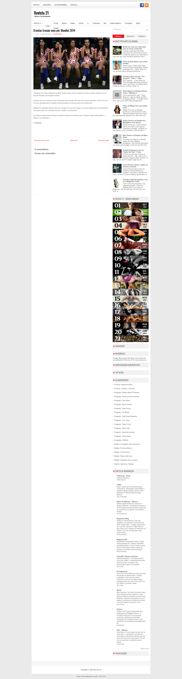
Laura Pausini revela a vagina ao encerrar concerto (135, 166)
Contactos (74, 5)
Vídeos (138, 23)
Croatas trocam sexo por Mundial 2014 (54, 30)
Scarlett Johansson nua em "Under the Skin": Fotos (133, 151)
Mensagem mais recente (41, 140)
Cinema (72, 23)
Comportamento (115, 23)
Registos (142, 36)
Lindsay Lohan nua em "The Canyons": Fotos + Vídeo (133, 77)
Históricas (130, 36)
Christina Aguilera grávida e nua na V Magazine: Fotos (135, 180)
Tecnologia (96, 23)
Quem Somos (47, 5)
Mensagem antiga (103, 140)
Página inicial (74, 140)
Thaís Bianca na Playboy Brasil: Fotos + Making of (135, 92)
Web (105, 23)
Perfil (48, 26)
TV (88, 23)
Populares (118, 36)
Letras (56, 23)
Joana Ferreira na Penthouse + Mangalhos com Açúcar (134, 121)
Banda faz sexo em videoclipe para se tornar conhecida (134, 48)
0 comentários (57, 34)
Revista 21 (36, 5)
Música (64, 23)
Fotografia (128, 23)
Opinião (56, 28)
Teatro (80, 23)
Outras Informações (60, 5)
